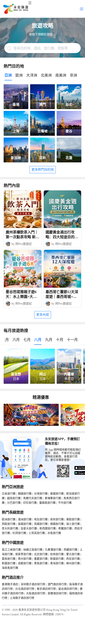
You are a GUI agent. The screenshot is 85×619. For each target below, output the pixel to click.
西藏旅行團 (70, 549)
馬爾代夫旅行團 (32, 498)
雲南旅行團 (8, 558)
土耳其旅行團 (37, 533)
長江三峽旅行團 (11, 549)
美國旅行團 (25, 524)
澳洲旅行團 (25, 519)
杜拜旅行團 (19, 533)
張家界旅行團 (23, 554)
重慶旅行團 (41, 558)
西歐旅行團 (8, 524)
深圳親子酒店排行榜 (33, 584)
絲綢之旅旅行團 (32, 549)
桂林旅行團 (57, 554)
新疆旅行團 (57, 558)
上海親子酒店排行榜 (22, 598)
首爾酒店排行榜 (57, 593)
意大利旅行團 (10, 528)
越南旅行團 (14, 498)
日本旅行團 (8, 493)
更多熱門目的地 (43, 169)
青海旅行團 (57, 563)
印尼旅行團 (30, 502)
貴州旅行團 (25, 558)
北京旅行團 (41, 554)
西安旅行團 (73, 558)
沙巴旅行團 (14, 502)
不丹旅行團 (65, 502)
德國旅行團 (57, 524)
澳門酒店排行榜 (57, 584)
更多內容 (42, 314)
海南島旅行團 (10, 568)
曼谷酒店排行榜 (67, 589)
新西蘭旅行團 (47, 528)
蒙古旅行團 (73, 554)
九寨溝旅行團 (53, 549)
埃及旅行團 (41, 519)
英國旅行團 (41, 524)
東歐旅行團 (73, 519)
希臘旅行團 (65, 528)
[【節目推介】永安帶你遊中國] (31, 425)
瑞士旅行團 (73, 524)
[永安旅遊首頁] (15, 9)
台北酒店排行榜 (24, 589)
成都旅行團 (25, 563)
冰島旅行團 (54, 533)
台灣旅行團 (41, 493)
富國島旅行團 (47, 502)
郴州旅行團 (73, 563)
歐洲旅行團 (8, 519)
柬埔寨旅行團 (53, 498)
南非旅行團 (57, 519)
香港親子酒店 (10, 584)
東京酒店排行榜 (46, 589)
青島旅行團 (41, 563)
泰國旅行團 (57, 493)
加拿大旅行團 (29, 528)
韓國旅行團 (25, 493)
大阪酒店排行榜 (35, 593)
